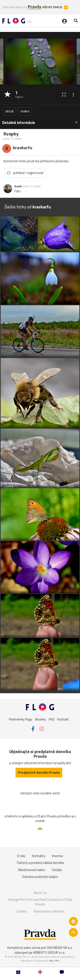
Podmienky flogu (20, 719)
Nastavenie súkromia (49, 911)
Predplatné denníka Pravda (39, 772)
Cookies (21, 911)
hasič (18, 186)
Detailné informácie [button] (18, 123)
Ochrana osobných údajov (40, 876)
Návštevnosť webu (31, 869)
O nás (21, 856)
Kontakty (38, 856)
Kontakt (63, 719)
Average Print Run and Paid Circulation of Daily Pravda (40, 902)
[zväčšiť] (64, 94)
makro (25, 111)
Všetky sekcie (52, 7)
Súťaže (57, 869)
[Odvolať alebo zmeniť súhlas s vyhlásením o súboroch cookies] (73, 921)
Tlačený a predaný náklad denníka (40, 862)
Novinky (40, 719)
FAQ (51, 719)
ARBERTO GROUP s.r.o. (49, 952)
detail (9, 111)
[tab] (40, 120)
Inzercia (57, 856)
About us (40, 892)
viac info (54, 960)
